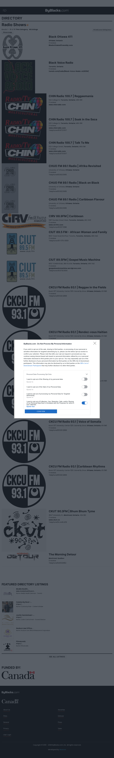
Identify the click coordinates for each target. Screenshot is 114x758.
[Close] (95, 344)
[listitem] (57, 374)
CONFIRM (41, 411)
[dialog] (57, 379)
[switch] (85, 379)
